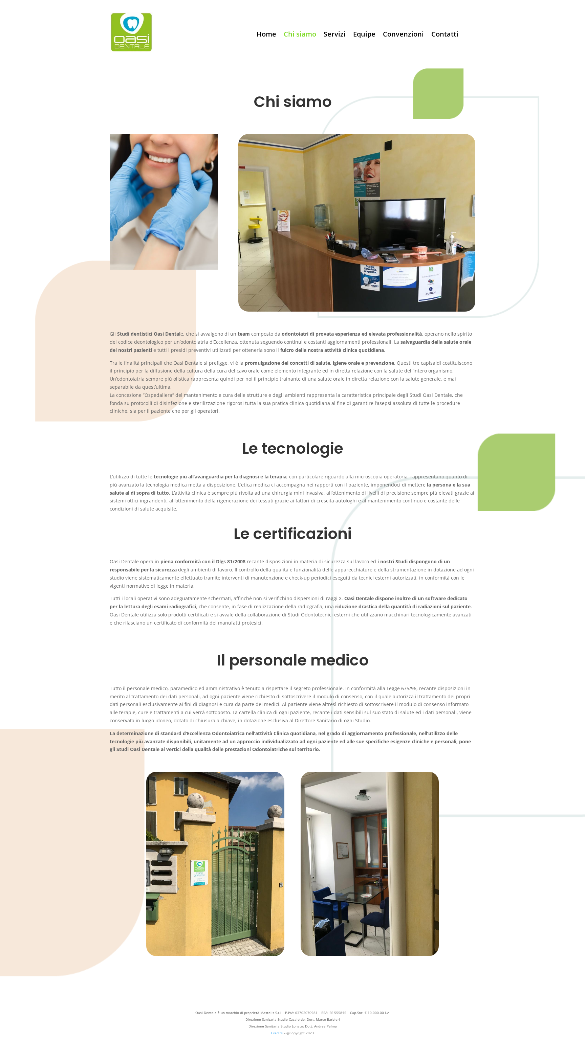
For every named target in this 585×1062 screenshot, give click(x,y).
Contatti (444, 35)
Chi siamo (300, 35)
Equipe (364, 35)
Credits (277, 1033)
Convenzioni (403, 35)
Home (266, 35)
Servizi (335, 35)
